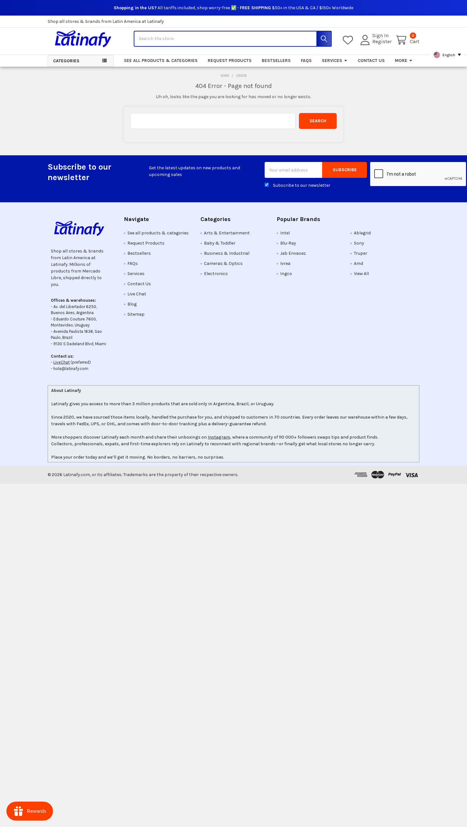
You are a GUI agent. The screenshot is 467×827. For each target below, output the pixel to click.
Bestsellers (276, 60)
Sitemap (136, 314)
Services (332, 60)
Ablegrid (362, 233)
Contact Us (371, 60)
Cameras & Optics (223, 263)
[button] (81, 228)
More (401, 60)
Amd (358, 263)
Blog (132, 304)
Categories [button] (66, 61)
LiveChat (61, 362)
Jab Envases (293, 253)
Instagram (219, 437)
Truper (360, 253)
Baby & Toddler (219, 243)
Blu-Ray (288, 243)
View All (361, 273)
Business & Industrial (226, 253)
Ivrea (285, 263)
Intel (285, 233)
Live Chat (136, 294)
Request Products (230, 60)
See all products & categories (161, 60)
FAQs (306, 60)
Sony (359, 243)
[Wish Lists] (349, 40)
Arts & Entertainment (227, 233)
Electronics (216, 273)
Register (382, 41)
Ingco (286, 273)
